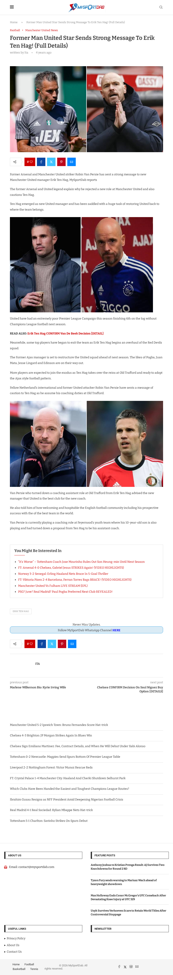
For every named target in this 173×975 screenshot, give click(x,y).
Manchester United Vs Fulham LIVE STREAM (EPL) (53, 586)
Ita (37, 664)
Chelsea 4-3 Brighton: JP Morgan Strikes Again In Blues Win (51, 735)
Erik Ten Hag (21, 611)
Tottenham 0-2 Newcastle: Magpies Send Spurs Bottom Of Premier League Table (65, 757)
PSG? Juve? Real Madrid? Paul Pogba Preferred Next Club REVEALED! (65, 592)
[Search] (161, 7)
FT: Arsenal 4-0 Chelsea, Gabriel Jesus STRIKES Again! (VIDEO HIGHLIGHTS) (71, 567)
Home (14, 22)
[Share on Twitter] (51, 162)
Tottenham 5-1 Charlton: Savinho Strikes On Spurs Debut (49, 821)
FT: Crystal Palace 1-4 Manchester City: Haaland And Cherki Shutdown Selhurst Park (68, 778)
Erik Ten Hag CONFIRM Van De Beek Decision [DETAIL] (65, 333)
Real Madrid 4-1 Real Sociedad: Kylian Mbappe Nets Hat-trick (51, 810)
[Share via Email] (71, 162)
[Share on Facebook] (41, 162)
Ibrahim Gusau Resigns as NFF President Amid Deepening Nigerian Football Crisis (66, 799)
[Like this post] (31, 162)
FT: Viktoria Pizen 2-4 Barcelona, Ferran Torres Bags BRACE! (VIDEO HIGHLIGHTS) (74, 580)
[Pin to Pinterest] (61, 162)
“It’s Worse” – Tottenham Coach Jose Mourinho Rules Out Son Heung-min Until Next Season (81, 562)
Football (29, 964)
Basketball (19, 969)
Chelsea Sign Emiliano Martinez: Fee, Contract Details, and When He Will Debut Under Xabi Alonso (77, 746)
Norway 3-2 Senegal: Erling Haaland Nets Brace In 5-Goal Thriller (63, 574)
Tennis (34, 969)
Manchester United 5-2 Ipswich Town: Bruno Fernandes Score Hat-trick (59, 725)
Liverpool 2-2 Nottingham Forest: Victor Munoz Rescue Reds (51, 767)
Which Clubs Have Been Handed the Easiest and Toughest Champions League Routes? (69, 789)
